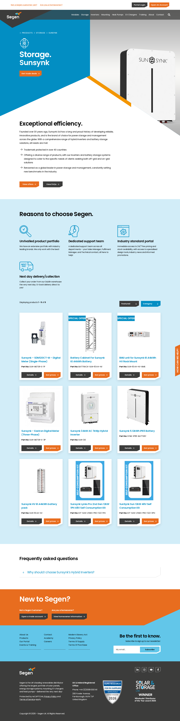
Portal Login (139, 5)
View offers (28, 184)
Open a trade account (32, 616)
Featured (125, 303)
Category (147, 303)
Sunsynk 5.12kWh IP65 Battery (137, 431)
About (151, 14)
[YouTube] (151, 669)
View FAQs (51, 184)
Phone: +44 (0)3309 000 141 (84, 689)
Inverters (95, 14)
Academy (48, 638)
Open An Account (159, 5)
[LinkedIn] (137, 669)
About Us (23, 634)
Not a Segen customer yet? (24, 4)
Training (142, 14)
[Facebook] (158, 669)
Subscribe (150, 649)
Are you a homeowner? (51, 4)
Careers (48, 641)
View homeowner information (68, 616)
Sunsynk (53, 32)
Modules (75, 14)
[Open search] (169, 15)
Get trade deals (29, 73)
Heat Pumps (117, 14)
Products (27, 32)
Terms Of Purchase (77, 645)
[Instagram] (144, 669)
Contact (160, 14)
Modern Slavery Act (77, 634)
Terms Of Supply (76, 641)
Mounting (105, 14)
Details (30, 375)
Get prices (51, 375)
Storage (85, 14)
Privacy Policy (75, 638)
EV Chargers (131, 14)
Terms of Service (27, 699)
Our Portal (24, 641)
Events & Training (27, 645)
